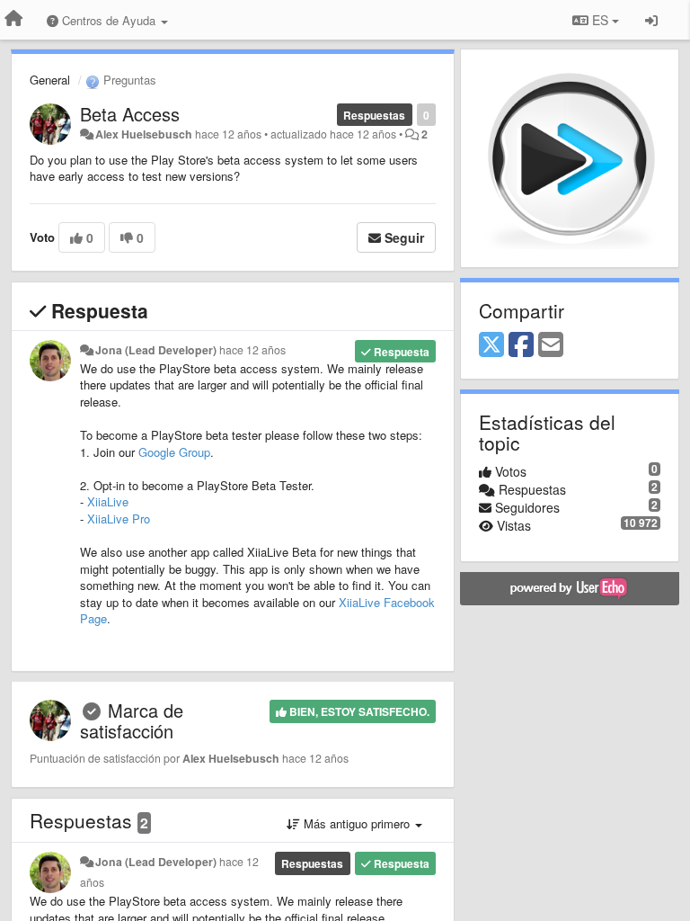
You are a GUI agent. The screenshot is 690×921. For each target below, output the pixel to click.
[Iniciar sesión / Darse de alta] (651, 19)
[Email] (550, 345)
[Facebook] (521, 345)
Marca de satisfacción (131, 720)
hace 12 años (252, 350)
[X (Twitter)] (491, 345)
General (50, 79)
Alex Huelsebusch (143, 134)
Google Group (174, 451)
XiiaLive (107, 501)
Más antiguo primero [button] (356, 823)
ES (600, 20)
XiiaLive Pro (118, 518)
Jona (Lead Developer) (156, 350)
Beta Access (130, 114)
